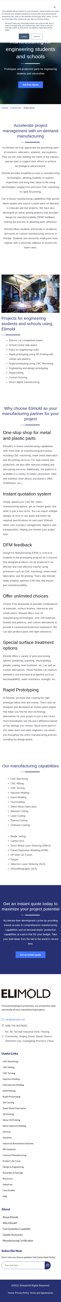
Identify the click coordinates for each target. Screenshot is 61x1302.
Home (4, 107)
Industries (15, 107)
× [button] (54, 6)
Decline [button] (37, 36)
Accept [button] (24, 36)
